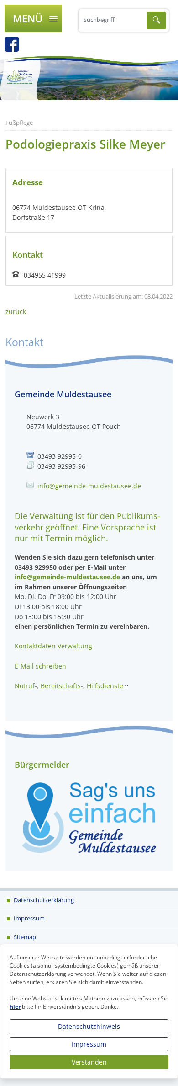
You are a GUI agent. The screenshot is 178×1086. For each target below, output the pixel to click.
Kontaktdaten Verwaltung (53, 646)
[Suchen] (156, 20)
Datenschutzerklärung (43, 900)
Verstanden (89, 1062)
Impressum (89, 1044)
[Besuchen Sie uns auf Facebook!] (16, 48)
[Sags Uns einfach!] (89, 817)
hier (15, 1007)
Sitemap (24, 937)
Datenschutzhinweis (89, 1026)
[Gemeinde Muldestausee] (89, 77)
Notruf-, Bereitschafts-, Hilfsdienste (69, 685)
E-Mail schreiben (40, 666)
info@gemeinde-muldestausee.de (89, 485)
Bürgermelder (42, 764)
